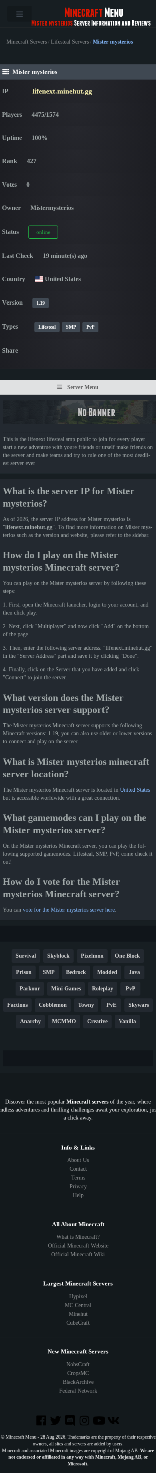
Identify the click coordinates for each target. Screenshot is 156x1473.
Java (134, 972)
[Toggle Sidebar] (19, 14)
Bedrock (76, 972)
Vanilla (127, 1021)
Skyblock (58, 956)
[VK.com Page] (114, 1421)
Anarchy (30, 1021)
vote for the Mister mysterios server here (69, 910)
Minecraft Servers (26, 42)
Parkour (30, 989)
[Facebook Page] (41, 1421)
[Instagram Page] (85, 1421)
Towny (86, 1005)
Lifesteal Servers (70, 42)
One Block (127, 956)
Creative (97, 1021)
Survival (26, 956)
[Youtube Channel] (99, 1421)
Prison (24, 972)
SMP (71, 327)
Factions (17, 1005)
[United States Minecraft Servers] (39, 278)
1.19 (40, 303)
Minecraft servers (87, 1102)
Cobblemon (53, 1005)
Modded (107, 972)
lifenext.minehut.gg (62, 91)
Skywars (138, 1005)
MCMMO (64, 1021)
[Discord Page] (71, 1421)
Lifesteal (47, 327)
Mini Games (66, 989)
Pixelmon (92, 956)
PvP (90, 327)
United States (135, 790)
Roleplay (102, 989)
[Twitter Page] (56, 1421)
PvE (111, 1005)
